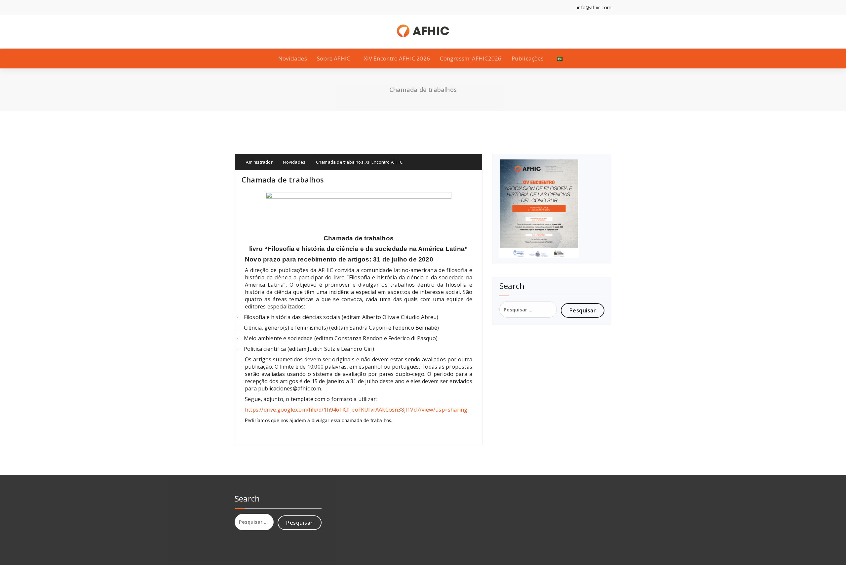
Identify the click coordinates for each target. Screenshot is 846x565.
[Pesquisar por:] (528, 309)
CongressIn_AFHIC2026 (470, 58)
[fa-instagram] (277, 7)
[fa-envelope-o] (317, 7)
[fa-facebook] (236, 7)
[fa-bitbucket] (307, 7)
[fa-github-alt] (296, 7)
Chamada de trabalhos (340, 162)
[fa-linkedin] (246, 7)
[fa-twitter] (256, 7)
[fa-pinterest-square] (337, 7)
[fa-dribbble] (286, 7)
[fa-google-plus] (266, 7)
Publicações (528, 58)
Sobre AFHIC (333, 58)
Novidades (292, 58)
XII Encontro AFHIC (384, 162)
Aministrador (259, 162)
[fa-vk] (327, 7)
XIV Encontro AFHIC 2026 (397, 58)
